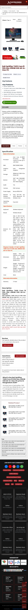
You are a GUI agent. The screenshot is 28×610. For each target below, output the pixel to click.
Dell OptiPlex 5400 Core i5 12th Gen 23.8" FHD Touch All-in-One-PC (17, 419)
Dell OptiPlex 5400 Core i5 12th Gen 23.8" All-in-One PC (17, 412)
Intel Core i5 (5, 299)
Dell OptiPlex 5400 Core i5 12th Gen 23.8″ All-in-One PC (14, 328)
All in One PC (12, 11)
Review (20, 146)
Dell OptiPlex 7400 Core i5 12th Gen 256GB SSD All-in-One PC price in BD (13, 442)
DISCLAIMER (5, 107)
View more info (6, 98)
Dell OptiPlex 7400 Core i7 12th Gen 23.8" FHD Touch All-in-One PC (17, 432)
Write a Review (8, 345)
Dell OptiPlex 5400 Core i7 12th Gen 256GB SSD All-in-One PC (17, 425)
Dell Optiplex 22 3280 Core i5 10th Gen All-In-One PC (16, 406)
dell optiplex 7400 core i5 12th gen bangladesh (13, 448)
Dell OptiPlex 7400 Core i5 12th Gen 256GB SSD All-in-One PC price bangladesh (13, 445)
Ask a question (20, 356)
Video (13, 146)
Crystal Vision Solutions (18, 609)
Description (6, 146)
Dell (18, 11)
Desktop (5, 11)
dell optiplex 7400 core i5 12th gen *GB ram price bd (12, 451)
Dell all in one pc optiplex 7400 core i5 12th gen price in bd (13, 454)
